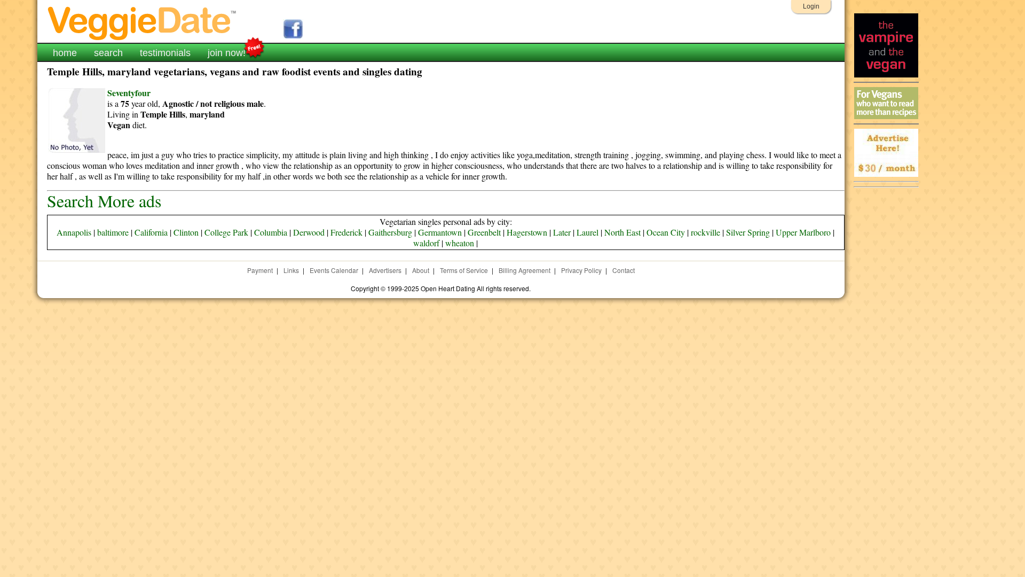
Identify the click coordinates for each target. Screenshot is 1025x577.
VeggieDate (142, 22)
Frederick (346, 232)
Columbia (270, 232)
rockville (705, 232)
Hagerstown (527, 232)
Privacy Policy (581, 270)
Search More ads (104, 200)
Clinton (186, 232)
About (420, 270)
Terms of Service (464, 270)
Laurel (587, 232)
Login (811, 6)
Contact (623, 270)
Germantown (440, 232)
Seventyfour (129, 93)
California (151, 232)
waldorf (426, 242)
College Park (226, 232)
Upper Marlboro (803, 232)
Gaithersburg (390, 232)
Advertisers (385, 270)
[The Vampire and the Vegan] (886, 74)
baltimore (113, 232)
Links (291, 270)
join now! (227, 53)
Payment (260, 270)
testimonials (165, 53)
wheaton (459, 242)
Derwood (309, 232)
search (108, 53)
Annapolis (74, 232)
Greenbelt (484, 232)
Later (562, 232)
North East (622, 232)
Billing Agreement (524, 270)
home (65, 53)
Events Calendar (334, 270)
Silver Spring (748, 232)
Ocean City (665, 232)
